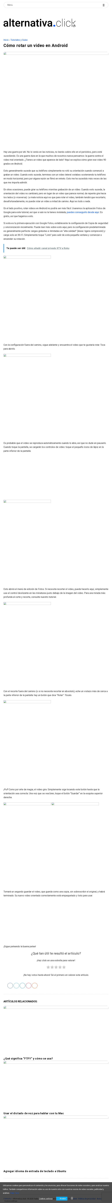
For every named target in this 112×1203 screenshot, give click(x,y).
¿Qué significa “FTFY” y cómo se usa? (28, 1058)
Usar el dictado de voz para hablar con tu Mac (34, 1113)
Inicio (6, 40)
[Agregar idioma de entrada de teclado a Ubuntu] (56, 1141)
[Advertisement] (56, 126)
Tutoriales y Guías (19, 40)
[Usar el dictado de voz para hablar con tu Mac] (56, 1085)
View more (14, 1193)
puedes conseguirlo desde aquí (83, 212)
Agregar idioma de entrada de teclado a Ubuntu (35, 1171)
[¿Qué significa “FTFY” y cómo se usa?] (56, 1030)
